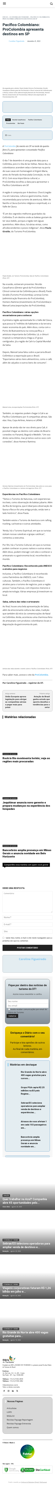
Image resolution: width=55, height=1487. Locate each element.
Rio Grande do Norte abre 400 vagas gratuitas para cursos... (34, 1075)
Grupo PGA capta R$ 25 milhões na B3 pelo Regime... (33, 1090)
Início (5, 17)
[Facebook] (19, 106)
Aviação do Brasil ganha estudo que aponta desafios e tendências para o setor (41, 701)
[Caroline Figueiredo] (5, 41)
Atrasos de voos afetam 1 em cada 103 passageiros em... (34, 1124)
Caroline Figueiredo (16, 41)
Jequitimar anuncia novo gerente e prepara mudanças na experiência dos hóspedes (26, 805)
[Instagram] (8, 1391)
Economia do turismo (19, 17)
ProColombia (10, 146)
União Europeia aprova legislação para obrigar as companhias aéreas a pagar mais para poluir (16, 701)
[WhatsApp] (37, 106)
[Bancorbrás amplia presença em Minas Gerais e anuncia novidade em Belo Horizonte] (27, 830)
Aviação (6, 1195)
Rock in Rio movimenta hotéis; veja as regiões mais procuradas (26, 760)
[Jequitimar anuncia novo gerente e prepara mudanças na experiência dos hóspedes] (27, 783)
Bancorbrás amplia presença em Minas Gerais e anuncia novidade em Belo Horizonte (27, 853)
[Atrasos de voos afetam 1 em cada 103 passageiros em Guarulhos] (14, 1123)
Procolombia (10, 123)
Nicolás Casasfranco (19, 120)
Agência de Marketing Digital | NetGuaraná (34, 1482)
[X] (25, 106)
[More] (43, 106)
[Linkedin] (12, 1391)
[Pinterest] (31, 106)
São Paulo (21, 123)
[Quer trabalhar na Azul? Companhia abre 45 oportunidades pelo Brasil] (27, 1188)
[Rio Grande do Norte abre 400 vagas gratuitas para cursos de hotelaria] (14, 1074)
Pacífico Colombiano (35, 120)
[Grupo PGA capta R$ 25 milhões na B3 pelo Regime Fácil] (14, 1089)
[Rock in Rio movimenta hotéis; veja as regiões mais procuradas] (27, 738)
